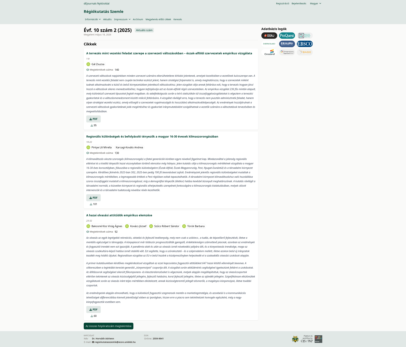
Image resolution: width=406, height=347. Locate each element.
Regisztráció (282, 3)
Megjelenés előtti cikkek (158, 19)
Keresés (178, 19)
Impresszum (121, 19)
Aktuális (107, 19)
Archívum (138, 19)
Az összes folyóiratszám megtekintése (108, 326)
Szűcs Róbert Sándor (166, 226)
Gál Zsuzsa (98, 64)
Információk (91, 19)
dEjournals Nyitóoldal (96, 3)
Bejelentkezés (299, 3)
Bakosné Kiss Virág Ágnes (107, 226)
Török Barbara (196, 226)
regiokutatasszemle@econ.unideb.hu (115, 342)
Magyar (314, 3)
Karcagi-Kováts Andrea (129, 147)
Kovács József (138, 226)
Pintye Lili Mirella (102, 147)
